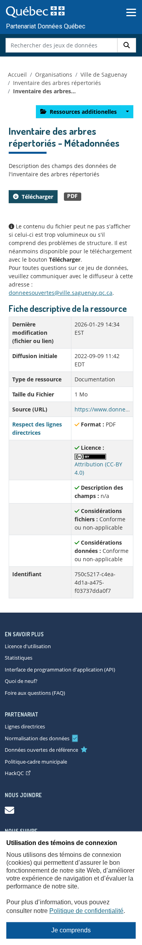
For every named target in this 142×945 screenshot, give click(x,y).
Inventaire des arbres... (44, 91)
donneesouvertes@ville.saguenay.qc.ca (60, 292)
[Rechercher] (126, 45)
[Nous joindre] (9, 810)
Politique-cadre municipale (36, 761)
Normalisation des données (37, 738)
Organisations (53, 74)
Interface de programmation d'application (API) (60, 669)
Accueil (17, 74)
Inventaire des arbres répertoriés (57, 83)
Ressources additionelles (83, 111)
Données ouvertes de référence (41, 749)
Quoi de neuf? (21, 681)
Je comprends (71, 930)
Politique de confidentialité (86, 910)
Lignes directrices (25, 726)
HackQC (14, 773)
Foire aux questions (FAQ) (35, 692)
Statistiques (18, 657)
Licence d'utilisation (28, 646)
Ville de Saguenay (103, 74)
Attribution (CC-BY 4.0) (98, 468)
